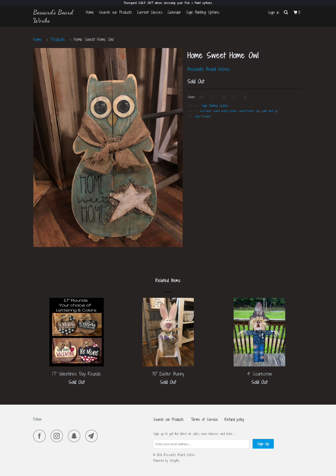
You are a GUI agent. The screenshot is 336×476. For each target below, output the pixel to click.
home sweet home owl (244, 111)
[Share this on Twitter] (201, 97)
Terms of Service (204, 419)
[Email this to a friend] (245, 97)
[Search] (286, 12)
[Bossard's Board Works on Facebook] (40, 436)
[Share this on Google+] (234, 97)
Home (90, 12)
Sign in (273, 12)
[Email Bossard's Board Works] (92, 436)
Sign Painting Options (202, 12)
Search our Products (115, 12)
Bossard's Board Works (53, 16)
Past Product (203, 116)
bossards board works (214, 111)
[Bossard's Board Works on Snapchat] (75, 436)
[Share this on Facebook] (212, 97)
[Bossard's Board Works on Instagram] (58, 436)
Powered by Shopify (166, 460)
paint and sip (269, 111)
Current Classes (150, 12)
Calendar (174, 12)
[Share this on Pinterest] (223, 97)
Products (58, 39)
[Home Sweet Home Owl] (108, 147)
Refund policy (234, 419)
